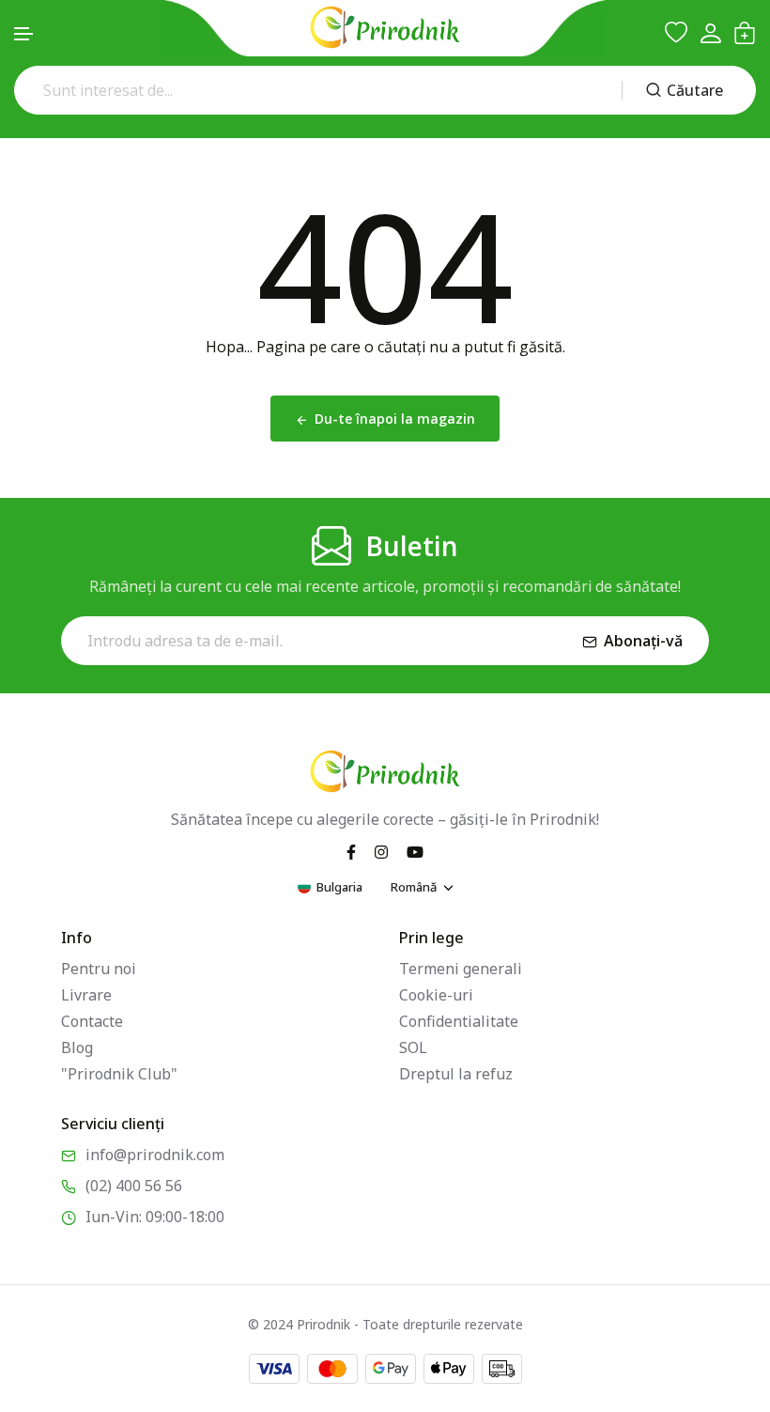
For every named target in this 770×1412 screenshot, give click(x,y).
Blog (77, 1047)
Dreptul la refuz (456, 1073)
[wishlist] (676, 33)
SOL (413, 1047)
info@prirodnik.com (154, 1154)
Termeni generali (460, 968)
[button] (24, 34)
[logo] (385, 27)
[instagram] (381, 851)
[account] (710, 33)
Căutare (695, 90)
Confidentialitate (458, 1021)
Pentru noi (98, 968)
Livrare (86, 995)
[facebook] (351, 851)
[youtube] (415, 851)
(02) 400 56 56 (133, 1185)
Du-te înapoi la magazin (395, 418)
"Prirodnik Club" (119, 1073)
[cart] (744, 33)
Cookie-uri (436, 995)
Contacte (92, 1021)
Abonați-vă (643, 640)
